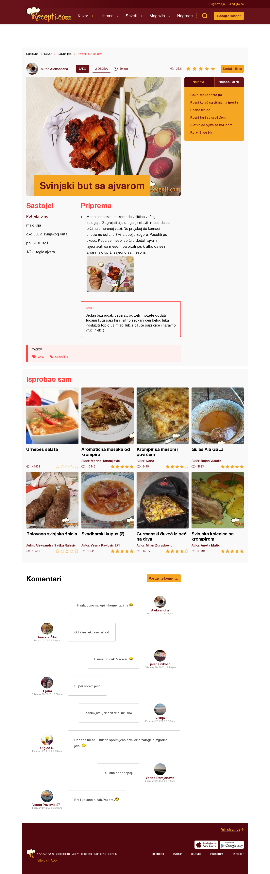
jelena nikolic (160, 664)
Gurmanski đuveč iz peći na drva (163, 512)
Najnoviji (199, 82)
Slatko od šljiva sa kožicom (211, 125)
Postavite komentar (164, 578)
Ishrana (106, 15)
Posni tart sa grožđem (208, 117)
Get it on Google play (232, 845)
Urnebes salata (52, 427)
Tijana (47, 691)
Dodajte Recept (229, 16)
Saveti (131, 15)
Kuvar (83, 15)
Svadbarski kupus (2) (107, 512)
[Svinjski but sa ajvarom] (129, 274)
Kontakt (112, 853)
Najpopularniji (229, 82)
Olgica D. (47, 748)
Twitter (177, 853)
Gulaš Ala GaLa (218, 427)
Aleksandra (59, 69)
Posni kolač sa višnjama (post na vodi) (214, 102)
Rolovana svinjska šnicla (52, 512)
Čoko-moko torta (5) (206, 95)
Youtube (196, 853)
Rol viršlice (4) (201, 132)
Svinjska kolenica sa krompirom (218, 512)
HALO (52, 860)
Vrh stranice (230, 829)
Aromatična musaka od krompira (107, 427)
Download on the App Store (206, 845)
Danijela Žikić (47, 637)
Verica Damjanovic (160, 778)
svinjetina (61, 356)
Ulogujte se (236, 4)
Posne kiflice (200, 110)
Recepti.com (49, 14)
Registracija (217, 4)
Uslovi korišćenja (82, 853)
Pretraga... (204, 16)
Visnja (160, 718)
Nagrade (185, 15)
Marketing (100, 853)
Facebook (157, 853)
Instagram (216, 853)
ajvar (41, 356)
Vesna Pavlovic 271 (47, 804)
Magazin (157, 15)
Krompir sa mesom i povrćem (163, 427)
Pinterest (238, 853)
